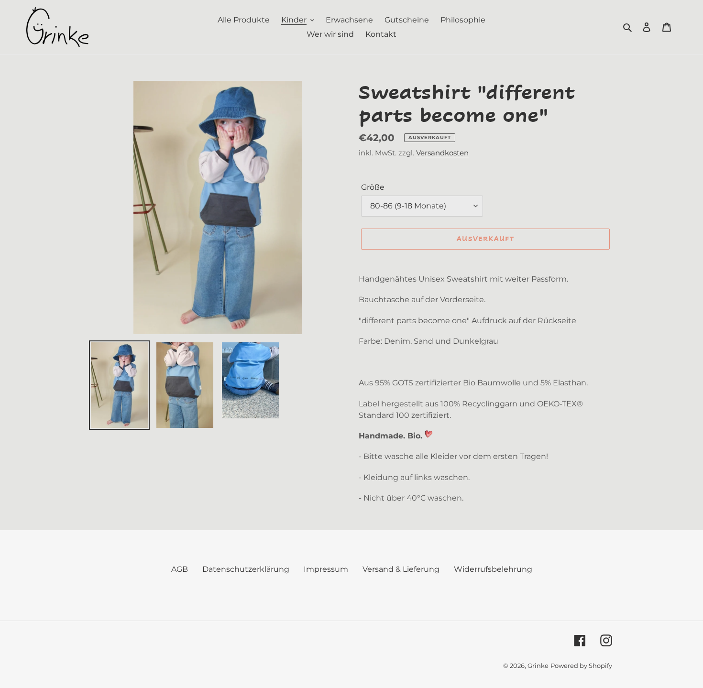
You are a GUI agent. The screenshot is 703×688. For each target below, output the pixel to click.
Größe (372, 187)
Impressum (326, 569)
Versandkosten (442, 152)
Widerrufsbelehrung (493, 569)
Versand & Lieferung (400, 569)
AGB (179, 569)
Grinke (538, 665)
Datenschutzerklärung (245, 569)
